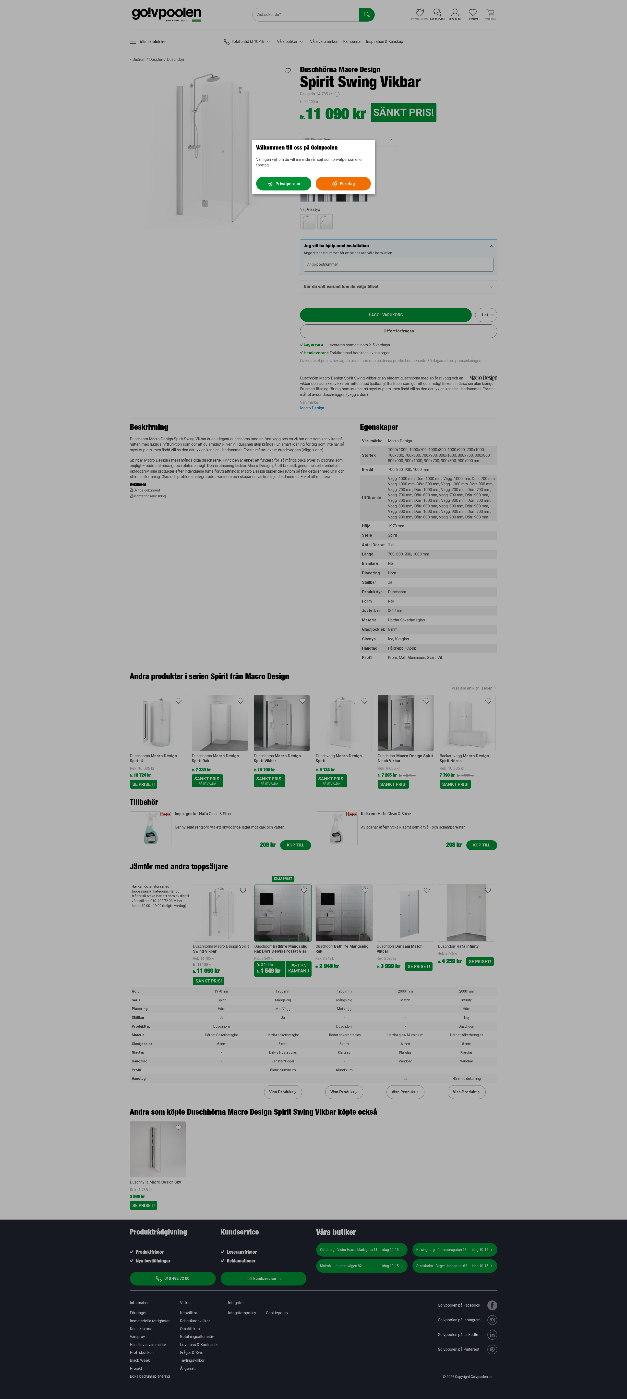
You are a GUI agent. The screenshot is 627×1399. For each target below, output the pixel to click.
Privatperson (288, 183)
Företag (347, 183)
